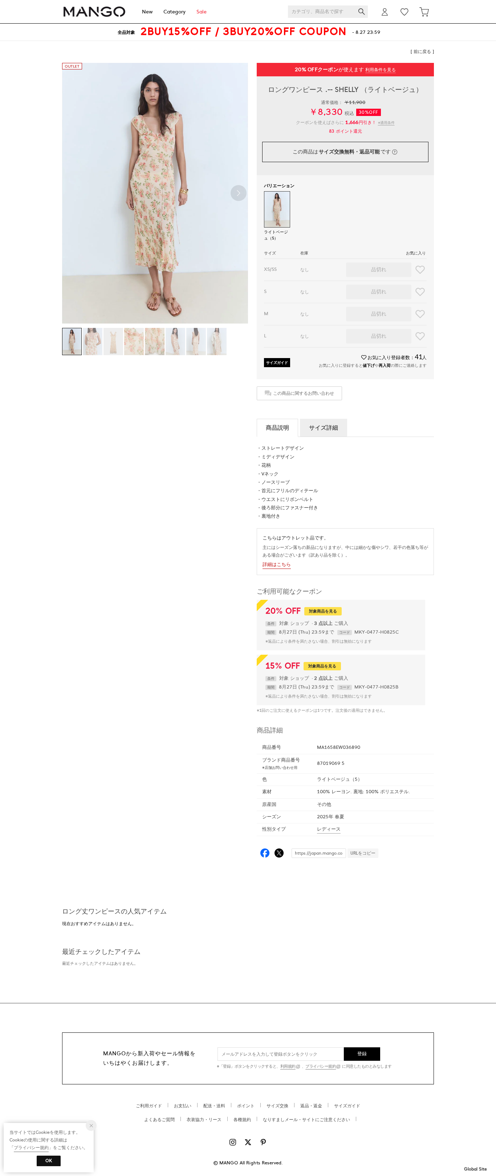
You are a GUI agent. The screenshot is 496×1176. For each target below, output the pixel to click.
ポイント (246, 1106)
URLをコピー (362, 853)
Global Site (475, 1169)
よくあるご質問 (159, 1120)
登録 (362, 1054)
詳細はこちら (277, 564)
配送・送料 (214, 1106)
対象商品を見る (323, 611)
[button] (239, 193)
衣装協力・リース (204, 1120)
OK (48, 1161)
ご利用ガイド (149, 1106)
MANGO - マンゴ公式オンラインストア (94, 12)
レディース (329, 829)
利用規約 (288, 1066)
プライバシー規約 (320, 1066)
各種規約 (242, 1120)
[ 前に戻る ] (422, 52)
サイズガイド (277, 362)
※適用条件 (386, 122)
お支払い (182, 1106)
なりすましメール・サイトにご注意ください (306, 1120)
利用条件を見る (380, 70)
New (147, 11)
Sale (201, 11)
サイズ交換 (277, 1106)
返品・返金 (311, 1106)
